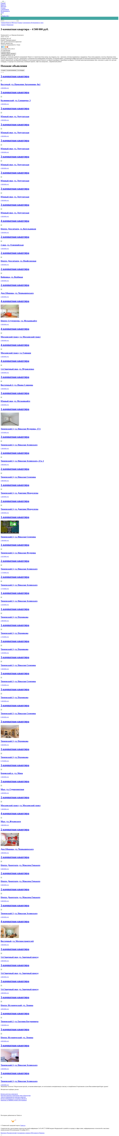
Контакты (4, 1133)
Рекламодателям (12, 1133)
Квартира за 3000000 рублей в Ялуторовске (14, 1100)
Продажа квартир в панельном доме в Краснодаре (16, 1095)
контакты (8, 53)
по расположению (11, 70)
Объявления (9, 24)
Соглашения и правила (24, 1133)
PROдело (3, 6)
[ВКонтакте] (2, 47)
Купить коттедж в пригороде (9, 1094)
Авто (2, 12)
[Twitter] (4, 47)
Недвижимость (5, 11)
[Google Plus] (7, 47)
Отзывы (3, 8)
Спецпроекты (5, 9)
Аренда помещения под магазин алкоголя (13, 1097)
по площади (21, 70)
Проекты (41, 1133)
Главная (3, 3)
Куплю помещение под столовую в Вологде (14, 1098)
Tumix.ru (22, 1125)
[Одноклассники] (6, 47)
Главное (3, 24)
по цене (3, 70)
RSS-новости (35, 1133)
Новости (3, 4)
